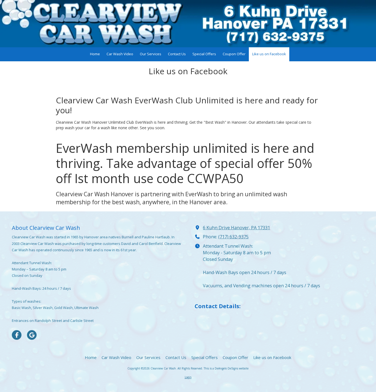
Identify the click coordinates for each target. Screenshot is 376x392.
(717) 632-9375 (233, 237)
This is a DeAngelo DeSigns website (226, 368)
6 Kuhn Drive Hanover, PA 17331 (236, 228)
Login (188, 377)
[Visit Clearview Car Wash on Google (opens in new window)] (32, 335)
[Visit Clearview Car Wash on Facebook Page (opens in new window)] (16, 335)
